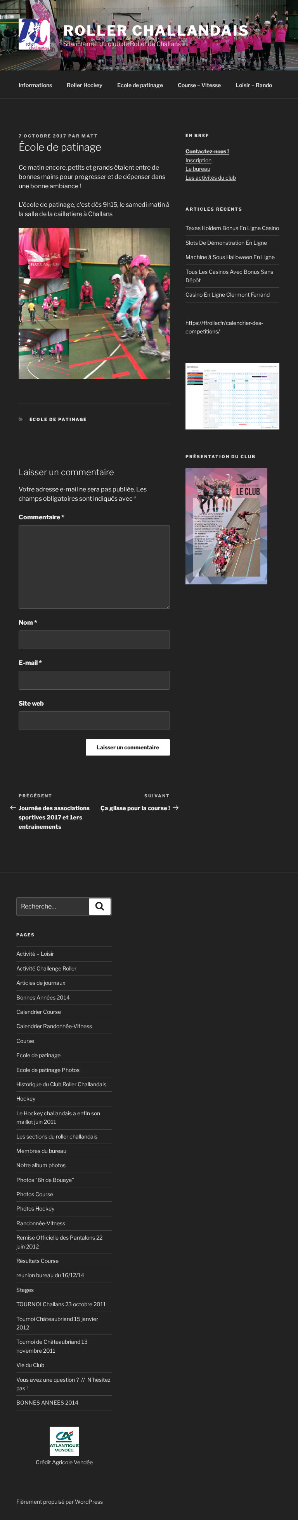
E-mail (30, 662)
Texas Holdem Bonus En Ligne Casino (232, 228)
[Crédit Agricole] (64, 1453)
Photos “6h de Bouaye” (45, 1179)
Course (25, 1040)
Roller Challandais (156, 30)
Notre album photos (41, 1165)
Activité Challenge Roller (46, 968)
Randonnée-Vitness (40, 1223)
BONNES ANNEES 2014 (47, 1402)
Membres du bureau (41, 1150)
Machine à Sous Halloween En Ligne (230, 257)
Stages (25, 1289)
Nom (28, 622)
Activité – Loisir (35, 953)
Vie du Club (30, 1365)
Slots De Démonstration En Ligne (226, 242)
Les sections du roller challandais (56, 1136)
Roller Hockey (84, 85)
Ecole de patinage (140, 85)
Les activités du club (210, 177)
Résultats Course (37, 1260)
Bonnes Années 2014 (43, 997)
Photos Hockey (35, 1208)
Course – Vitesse (199, 85)
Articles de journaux (41, 982)
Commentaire (41, 517)
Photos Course (34, 1194)
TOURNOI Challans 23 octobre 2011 (61, 1304)
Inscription (198, 160)
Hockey (25, 1098)
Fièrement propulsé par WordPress (59, 1501)
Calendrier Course (38, 1011)
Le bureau (197, 168)
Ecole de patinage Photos (48, 1070)
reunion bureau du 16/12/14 (50, 1275)
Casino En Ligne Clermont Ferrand (227, 294)
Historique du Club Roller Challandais (61, 1084)
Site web (31, 703)
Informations (35, 85)
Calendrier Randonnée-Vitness (54, 1026)
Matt (89, 136)
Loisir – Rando (254, 85)
